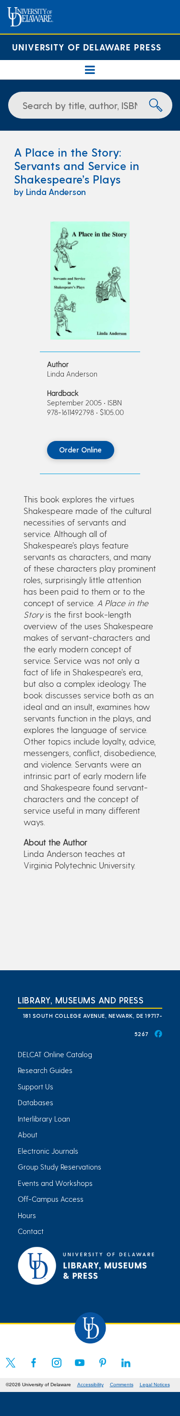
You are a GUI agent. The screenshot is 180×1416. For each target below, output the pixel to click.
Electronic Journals (48, 1151)
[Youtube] (79, 1368)
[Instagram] (56, 1368)
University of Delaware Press (86, 47)
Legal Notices (155, 1384)
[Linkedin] (125, 1368)
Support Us (35, 1086)
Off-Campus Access (51, 1199)
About (27, 1134)
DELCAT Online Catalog (55, 1054)
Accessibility (90, 1384)
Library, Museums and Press (81, 1000)
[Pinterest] (102, 1368)
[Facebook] (33, 1368)
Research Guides (45, 1070)
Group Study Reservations (59, 1166)
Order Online (80, 449)
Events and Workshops (55, 1183)
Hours (27, 1215)
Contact (31, 1231)
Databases (35, 1102)
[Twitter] (10, 1368)
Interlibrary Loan (44, 1118)
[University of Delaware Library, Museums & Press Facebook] (158, 1033)
